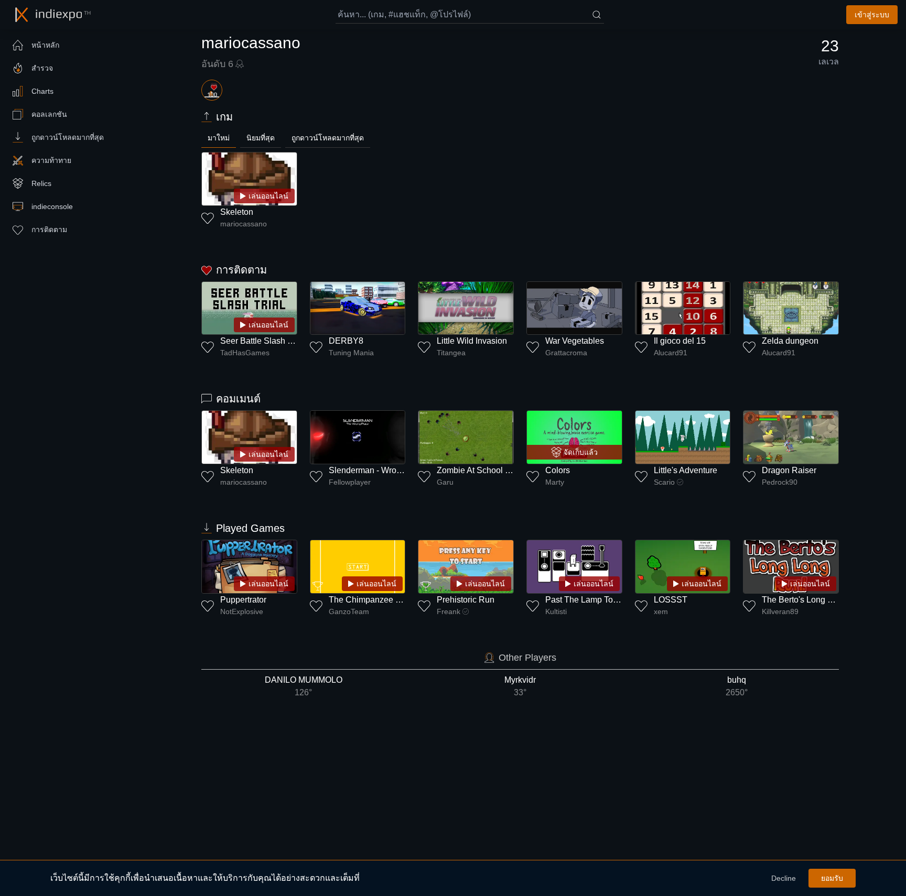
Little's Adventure (685, 470)
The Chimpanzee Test (370, 599)
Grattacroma (566, 352)
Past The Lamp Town (584, 599)
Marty (554, 482)
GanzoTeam (349, 611)
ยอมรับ (832, 878)
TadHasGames (244, 352)
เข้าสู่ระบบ (872, 14)
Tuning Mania (351, 352)
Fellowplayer (350, 482)
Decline (783, 878)
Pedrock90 (779, 482)
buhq (737, 686)
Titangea (451, 352)
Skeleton (236, 211)
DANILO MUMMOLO (303, 686)
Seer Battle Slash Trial (262, 340)
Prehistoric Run (465, 599)
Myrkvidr (520, 686)
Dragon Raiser (789, 470)
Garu (445, 482)
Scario (664, 482)
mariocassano (243, 224)
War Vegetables (574, 340)
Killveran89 (780, 611)
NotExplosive (241, 611)
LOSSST (670, 599)
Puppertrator (243, 599)
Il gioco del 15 (680, 340)
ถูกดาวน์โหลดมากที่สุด (328, 138)
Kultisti (556, 611)
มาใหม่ (219, 138)
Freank (448, 611)
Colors (557, 470)
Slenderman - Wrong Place (379, 470)
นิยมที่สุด (260, 138)
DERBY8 (346, 340)
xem (661, 611)
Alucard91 (670, 352)
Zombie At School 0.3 (476, 470)
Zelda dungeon (790, 340)
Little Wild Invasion (472, 340)
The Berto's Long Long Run (813, 599)
